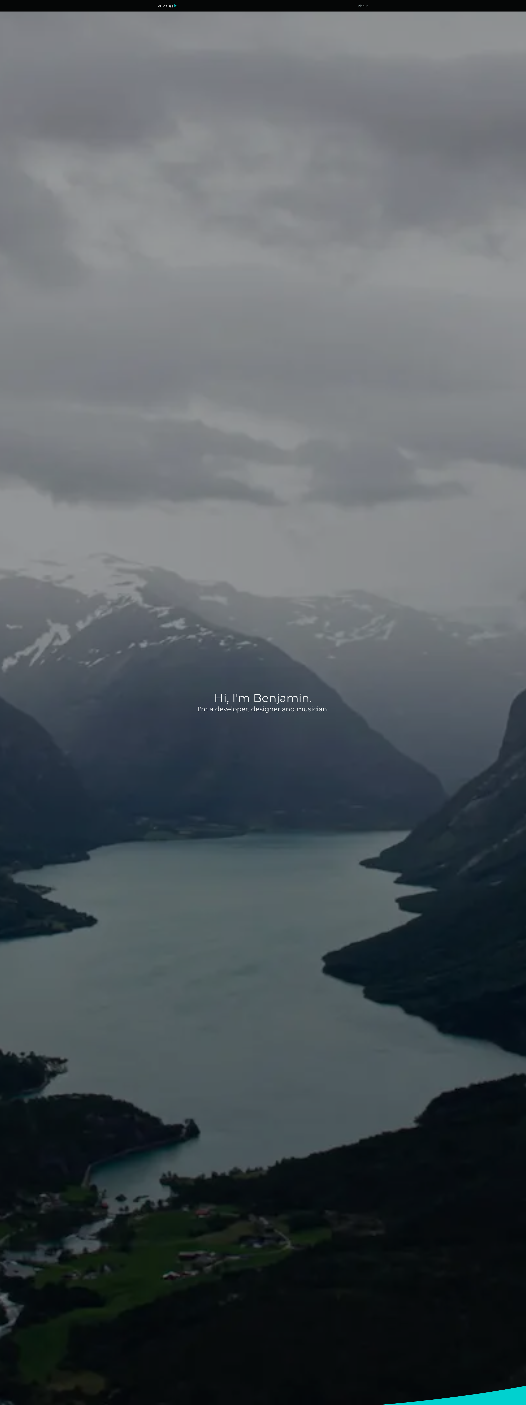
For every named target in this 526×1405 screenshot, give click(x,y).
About (363, 6)
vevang (168, 5)
